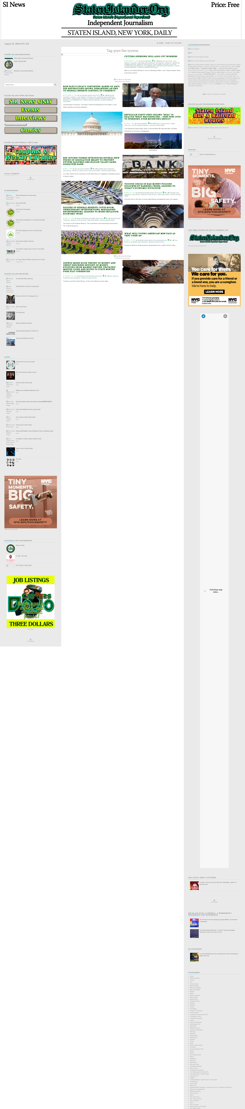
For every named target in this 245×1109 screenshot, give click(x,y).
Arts (191, 982)
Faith (17, 364)
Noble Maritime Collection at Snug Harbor (27, 286)
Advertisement (30, 179)
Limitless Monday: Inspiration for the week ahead (203, 1079)
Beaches (192, 991)
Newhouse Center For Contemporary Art (27, 296)
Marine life (193, 1085)
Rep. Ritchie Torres (82, 168)
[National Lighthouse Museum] (10, 325)
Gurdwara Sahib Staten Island (24, 382)
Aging (191, 976)
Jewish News (193, 1062)
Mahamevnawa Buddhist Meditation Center (27, 390)
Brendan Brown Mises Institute (150, 192)
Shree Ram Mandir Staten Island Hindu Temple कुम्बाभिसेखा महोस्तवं (34, 401)
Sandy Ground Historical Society (25, 338)
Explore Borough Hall (20, 61)
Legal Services (194, 1076)
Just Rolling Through (196, 1066)
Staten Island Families (165, 65)
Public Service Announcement (11, 529)
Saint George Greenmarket (23, 209)
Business (192, 1003)
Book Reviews (194, 999)
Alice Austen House (21, 306)
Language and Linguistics (197, 1070)
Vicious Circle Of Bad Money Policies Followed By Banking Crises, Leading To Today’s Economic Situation (149, 186)
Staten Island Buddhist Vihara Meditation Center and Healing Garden (34, 431)
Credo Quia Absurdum (196, 1018)
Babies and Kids (194, 986)
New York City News (196, 1099)
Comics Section (194, 1012)
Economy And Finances (146, 62)
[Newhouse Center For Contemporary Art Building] (10, 299)
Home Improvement (195, 1055)
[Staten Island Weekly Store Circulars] (30, 155)
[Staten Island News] (30, 101)
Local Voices (193, 1083)
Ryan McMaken (145, 61)
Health (192, 1051)
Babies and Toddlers (195, 988)
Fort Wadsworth (20, 312)
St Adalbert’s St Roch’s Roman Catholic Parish (28, 439)
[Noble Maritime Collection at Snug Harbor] (10, 289)
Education (76, 98)
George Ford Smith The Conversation (152, 240)
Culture (18, 197)
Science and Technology (133, 65)
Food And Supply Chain (196, 1049)
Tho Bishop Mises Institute (89, 95)
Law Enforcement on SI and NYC (199, 1072)
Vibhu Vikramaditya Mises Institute (89, 218)
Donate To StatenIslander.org (207, 154)
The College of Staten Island (23, 565)
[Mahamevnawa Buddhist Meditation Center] (10, 394)
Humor (192, 1056)
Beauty (192, 993)
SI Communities (150, 65)
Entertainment (194, 1035)
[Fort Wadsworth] (10, 315)
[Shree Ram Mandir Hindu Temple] (10, 403)
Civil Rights (81, 97)
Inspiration (193, 1058)
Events (192, 1041)
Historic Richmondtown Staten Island (26, 195)
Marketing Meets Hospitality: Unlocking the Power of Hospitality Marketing (211, 1087)
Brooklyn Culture (195, 1001)
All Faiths (18, 459)
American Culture (165, 61)
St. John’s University (21, 556)
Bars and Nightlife (195, 989)
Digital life (91, 97)
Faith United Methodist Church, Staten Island (28, 409)
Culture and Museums (196, 1022)
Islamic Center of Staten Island (24, 448)
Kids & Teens (193, 1068)
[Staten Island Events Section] (30, 109)
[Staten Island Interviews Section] (30, 118)
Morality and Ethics (144, 64)
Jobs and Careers (194, 1064)
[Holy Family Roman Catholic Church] (10, 375)
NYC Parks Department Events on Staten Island (29, 230)
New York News (94, 170)
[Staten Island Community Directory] (8, 58)
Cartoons (192, 1005)
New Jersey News (195, 1097)
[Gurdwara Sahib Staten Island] (10, 384)
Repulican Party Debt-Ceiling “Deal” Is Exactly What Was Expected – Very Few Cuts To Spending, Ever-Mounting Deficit (152, 116)
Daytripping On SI (195, 1024)
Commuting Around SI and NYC (199, 1014)
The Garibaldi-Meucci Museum (24, 278)
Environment (193, 1037)
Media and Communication (197, 1089)
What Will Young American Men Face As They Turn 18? (149, 234)
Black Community (195, 995)
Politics (173, 64)
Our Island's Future (161, 64)
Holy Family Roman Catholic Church (26, 372)
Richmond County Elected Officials (23, 71)
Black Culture (194, 997)
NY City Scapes (194, 1104)
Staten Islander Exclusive (147, 67)
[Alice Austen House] (10, 307)
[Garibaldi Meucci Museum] (10, 280)
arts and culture (194, 984)
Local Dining (193, 1081)
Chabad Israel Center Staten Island (25, 362)
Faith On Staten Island (196, 1045)
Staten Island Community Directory (23, 58)
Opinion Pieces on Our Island (198, 1106)
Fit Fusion (193, 1047)
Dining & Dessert (195, 1028)
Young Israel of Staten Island (24, 425)
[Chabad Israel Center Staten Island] (10, 365)
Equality (168, 62)
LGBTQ (192, 1078)
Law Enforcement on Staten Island (199, 1074)
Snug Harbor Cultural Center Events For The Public (30, 249)
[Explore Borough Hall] (8, 64)
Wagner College (20, 545)
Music (191, 1095)
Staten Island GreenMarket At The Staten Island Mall (30, 220)
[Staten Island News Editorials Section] (15, 124)
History (92, 98)
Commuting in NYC (195, 1016)
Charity (73, 97)
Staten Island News (157, 125)
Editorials (160, 62)
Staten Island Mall (21, 203)
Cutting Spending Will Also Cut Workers (150, 56)
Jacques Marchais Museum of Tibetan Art (27, 331)
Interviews (193, 1060)
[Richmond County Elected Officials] (8, 73)
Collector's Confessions (196, 1011)
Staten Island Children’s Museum (25, 241)
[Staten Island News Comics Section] (30, 130)
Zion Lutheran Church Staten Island (25, 417)
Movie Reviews (194, 1093)
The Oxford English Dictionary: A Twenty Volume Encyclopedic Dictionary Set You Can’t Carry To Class (217, 931)
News (21, 262)
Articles (192, 980)
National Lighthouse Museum (24, 323)
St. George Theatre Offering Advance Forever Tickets (30, 259)
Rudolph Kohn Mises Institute (90, 276)
